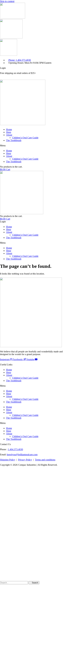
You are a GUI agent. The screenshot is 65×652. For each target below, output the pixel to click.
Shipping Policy (7, 459)
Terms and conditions (45, 459)
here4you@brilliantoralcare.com (22, 454)
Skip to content (7, 1)
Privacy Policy (25, 459)
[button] (32, 145)
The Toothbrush (13, 140)
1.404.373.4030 (15, 449)
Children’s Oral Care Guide (25, 137)
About (9, 135)
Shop (8, 132)
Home (9, 129)
